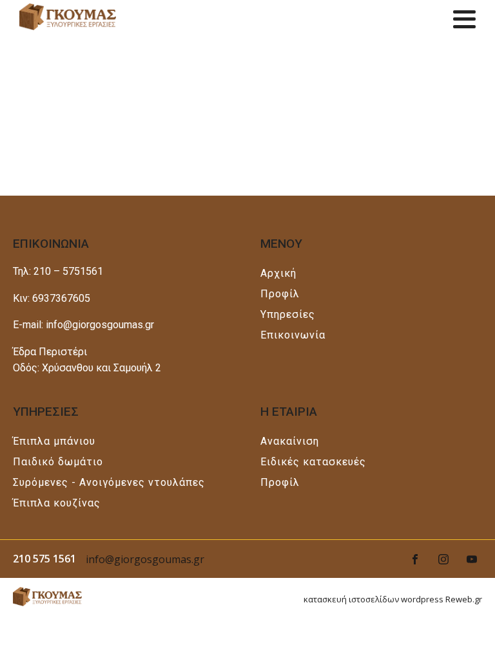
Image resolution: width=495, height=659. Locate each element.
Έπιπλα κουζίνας (57, 503)
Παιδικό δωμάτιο (58, 462)
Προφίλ (280, 294)
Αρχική (278, 273)
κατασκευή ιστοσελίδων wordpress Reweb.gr (393, 599)
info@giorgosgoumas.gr (145, 559)
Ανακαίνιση (289, 441)
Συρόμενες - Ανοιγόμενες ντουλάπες (109, 482)
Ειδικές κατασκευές (313, 462)
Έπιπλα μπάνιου (54, 441)
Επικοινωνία (292, 335)
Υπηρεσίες (287, 314)
